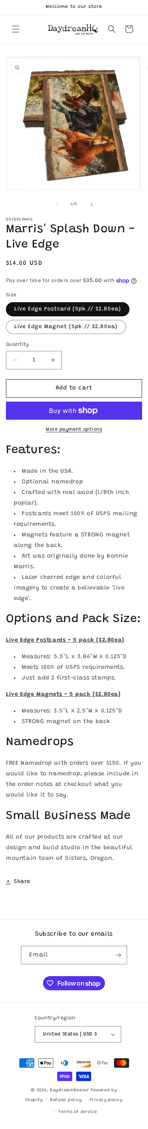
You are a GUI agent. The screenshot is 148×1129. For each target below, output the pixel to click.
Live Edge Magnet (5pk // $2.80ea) (66, 327)
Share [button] (22, 882)
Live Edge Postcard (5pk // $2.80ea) (67, 309)
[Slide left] (57, 204)
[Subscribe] (118, 955)
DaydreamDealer (69, 1090)
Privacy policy (106, 1100)
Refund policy (66, 1100)
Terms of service (77, 1112)
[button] (15, 29)
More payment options (74, 429)
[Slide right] (91, 204)
